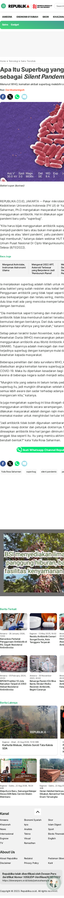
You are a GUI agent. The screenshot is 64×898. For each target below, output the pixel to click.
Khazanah (5, 824)
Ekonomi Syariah (27, 16)
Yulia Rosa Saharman (11, 471)
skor (46, 16)
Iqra (26, 824)
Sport (51, 829)
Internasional (6, 833)
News (3, 829)
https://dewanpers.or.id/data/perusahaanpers (26, 880)
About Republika (8, 858)
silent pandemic (49, 471)
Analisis (28, 829)
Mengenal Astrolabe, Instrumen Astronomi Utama (14, 267)
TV (1, 843)
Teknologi (13, 61)
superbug (31, 471)
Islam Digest (54, 824)
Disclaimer (5, 863)
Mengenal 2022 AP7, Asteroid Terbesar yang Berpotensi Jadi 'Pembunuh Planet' (43, 269)
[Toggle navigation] (3, 6)
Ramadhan (29, 843)
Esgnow (4, 838)
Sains (5, 24)
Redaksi (28, 858)
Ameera (4, 819)
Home (3, 61)
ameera (7, 16)
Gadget (15, 24)
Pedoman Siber (56, 858)
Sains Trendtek (28, 61)
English (52, 838)
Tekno (27, 833)
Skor (50, 819)
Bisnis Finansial (56, 833)
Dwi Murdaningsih (14, 89)
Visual (27, 838)
